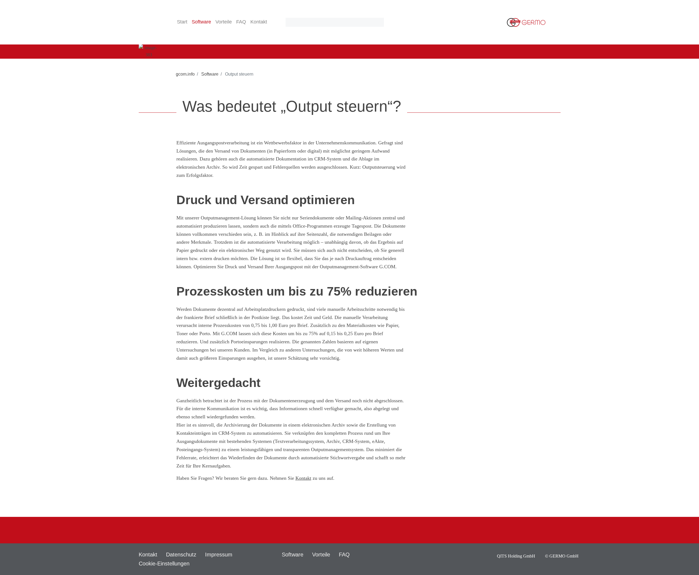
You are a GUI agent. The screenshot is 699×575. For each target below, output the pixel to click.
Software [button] (201, 22)
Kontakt (258, 22)
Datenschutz (181, 555)
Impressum (218, 555)
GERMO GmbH (564, 556)
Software (209, 74)
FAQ (241, 22)
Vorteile (223, 22)
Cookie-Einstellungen (164, 564)
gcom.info (185, 74)
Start (182, 22)
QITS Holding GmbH (516, 556)
